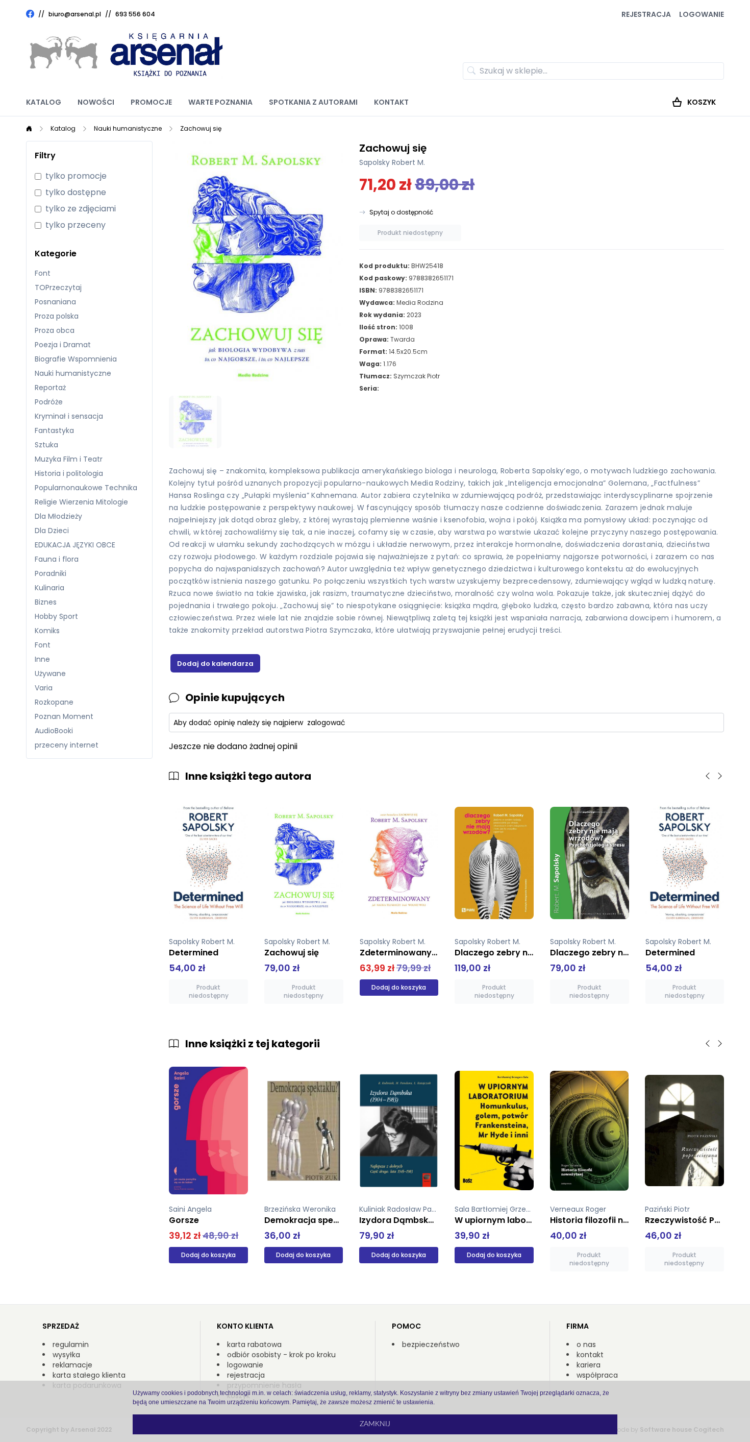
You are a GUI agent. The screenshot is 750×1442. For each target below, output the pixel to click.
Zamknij (375, 1424)
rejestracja (246, 1375)
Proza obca (54, 330)
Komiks (47, 631)
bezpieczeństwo (431, 1344)
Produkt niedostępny (410, 232)
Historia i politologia (69, 473)
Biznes (46, 602)
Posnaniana (55, 302)
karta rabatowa (254, 1344)
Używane (50, 673)
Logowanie (701, 14)
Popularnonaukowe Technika (86, 488)
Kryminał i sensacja (69, 416)
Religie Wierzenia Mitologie (81, 502)
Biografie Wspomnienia (76, 359)
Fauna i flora (57, 559)
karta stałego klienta (89, 1375)
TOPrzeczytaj (58, 287)
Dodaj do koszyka (398, 987)
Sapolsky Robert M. (392, 162)
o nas (586, 1344)
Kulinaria (49, 588)
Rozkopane (54, 702)
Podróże (49, 402)
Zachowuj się (200, 128)
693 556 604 (135, 14)
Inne (42, 659)
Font (43, 273)
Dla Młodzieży (58, 516)
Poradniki (50, 573)
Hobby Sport (56, 616)
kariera (589, 1365)
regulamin (71, 1344)
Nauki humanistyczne (128, 128)
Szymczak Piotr (416, 376)
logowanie (245, 1365)
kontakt (590, 1355)
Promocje (151, 102)
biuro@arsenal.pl (74, 14)
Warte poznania (220, 102)
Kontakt (391, 102)
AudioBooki (54, 731)
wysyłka (66, 1355)
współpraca (597, 1375)
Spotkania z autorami (313, 102)
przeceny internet (66, 745)
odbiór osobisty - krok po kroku (281, 1355)
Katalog (43, 102)
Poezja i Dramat (63, 345)
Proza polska (57, 316)
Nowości (96, 102)
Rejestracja (646, 14)
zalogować (326, 722)
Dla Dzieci (52, 530)
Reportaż (50, 387)
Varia (44, 688)
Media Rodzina (419, 302)
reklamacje (72, 1365)
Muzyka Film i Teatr (69, 459)
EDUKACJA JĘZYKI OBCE (75, 545)
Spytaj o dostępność (401, 212)
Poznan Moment (64, 716)
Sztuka (46, 445)
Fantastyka (54, 430)
